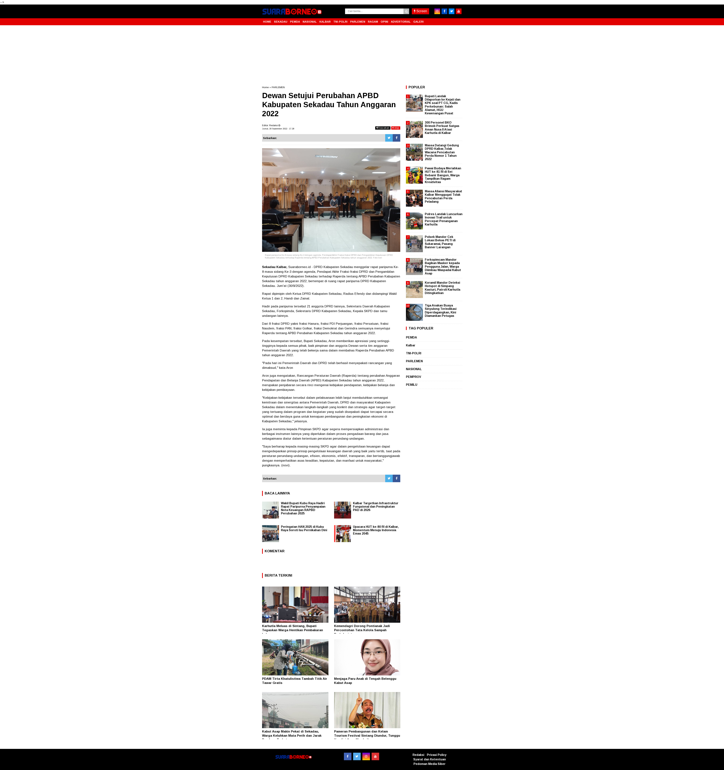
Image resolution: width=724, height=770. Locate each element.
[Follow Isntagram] (366, 756)
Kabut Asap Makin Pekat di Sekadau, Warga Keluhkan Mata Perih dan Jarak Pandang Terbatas (291, 736)
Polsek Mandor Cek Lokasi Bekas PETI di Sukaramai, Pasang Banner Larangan (440, 242)
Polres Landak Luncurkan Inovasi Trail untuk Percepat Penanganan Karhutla (443, 219)
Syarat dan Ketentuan (429, 759)
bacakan (384, 127)
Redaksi (418, 754)
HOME (267, 21)
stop (396, 127)
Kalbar (410, 345)
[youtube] (459, 11)
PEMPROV (413, 376)
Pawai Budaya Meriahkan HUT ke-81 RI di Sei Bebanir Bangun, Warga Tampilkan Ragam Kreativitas (443, 175)
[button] (458, 20)
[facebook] (444, 11)
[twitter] (451, 11)
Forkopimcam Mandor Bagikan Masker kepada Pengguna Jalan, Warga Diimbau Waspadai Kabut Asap (443, 266)
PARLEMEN (357, 21)
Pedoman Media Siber (429, 763)
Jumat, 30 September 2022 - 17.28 (278, 129)
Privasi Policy (436, 754)
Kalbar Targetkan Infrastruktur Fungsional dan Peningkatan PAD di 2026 (375, 507)
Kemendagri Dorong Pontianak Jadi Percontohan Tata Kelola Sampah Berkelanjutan (362, 630)
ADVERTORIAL (401, 21)
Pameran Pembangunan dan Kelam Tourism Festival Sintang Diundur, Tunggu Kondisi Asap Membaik (367, 736)
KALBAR (325, 21)
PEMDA (295, 21)
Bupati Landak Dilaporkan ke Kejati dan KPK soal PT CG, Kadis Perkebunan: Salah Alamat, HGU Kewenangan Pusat (442, 105)
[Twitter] (389, 138)
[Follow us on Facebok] (347, 756)
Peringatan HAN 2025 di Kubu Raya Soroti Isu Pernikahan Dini (304, 528)
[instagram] (437, 11)
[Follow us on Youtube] (375, 756)
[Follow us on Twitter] (357, 756)
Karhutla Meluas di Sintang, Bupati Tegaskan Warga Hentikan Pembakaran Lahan (292, 630)
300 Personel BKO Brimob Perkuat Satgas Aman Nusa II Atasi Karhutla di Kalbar (442, 127)
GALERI (418, 21)
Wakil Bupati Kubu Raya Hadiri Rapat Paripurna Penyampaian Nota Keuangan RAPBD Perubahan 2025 (303, 508)
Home (265, 87)
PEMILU (411, 384)
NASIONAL (310, 21)
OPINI (384, 21)
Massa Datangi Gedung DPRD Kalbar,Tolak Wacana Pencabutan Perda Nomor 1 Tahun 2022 (442, 152)
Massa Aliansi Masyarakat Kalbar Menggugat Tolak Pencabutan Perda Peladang (443, 196)
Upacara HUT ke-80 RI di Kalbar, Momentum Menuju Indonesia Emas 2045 (376, 530)
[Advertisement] (362, 55)
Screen (421, 11)
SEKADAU (280, 21)
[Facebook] (396, 138)
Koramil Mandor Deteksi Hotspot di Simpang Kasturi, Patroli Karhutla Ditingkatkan (442, 288)
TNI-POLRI (340, 21)
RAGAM (373, 21)
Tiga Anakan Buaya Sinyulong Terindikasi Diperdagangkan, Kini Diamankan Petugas (440, 310)
